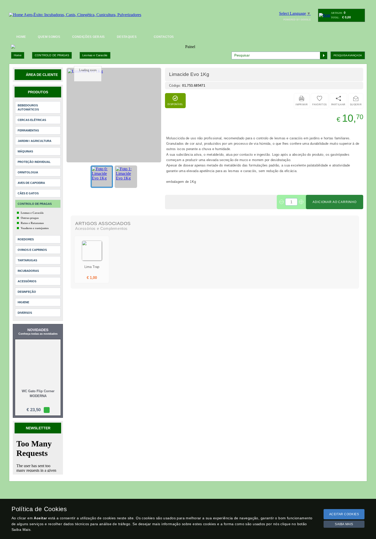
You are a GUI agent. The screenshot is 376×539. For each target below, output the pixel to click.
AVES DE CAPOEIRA (31, 182)
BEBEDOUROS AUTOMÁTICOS (28, 107)
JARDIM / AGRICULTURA (34, 140)
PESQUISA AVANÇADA (348, 55)
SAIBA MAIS (344, 524)
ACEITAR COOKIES (344, 514)
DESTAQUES (127, 37)
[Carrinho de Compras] (324, 15)
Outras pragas (30, 217)
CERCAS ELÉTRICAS (32, 119)
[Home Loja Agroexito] (75, 15)
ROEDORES (26, 239)
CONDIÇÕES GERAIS (88, 37)
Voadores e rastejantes (35, 228)
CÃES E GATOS (28, 193)
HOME (21, 37)
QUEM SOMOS (49, 37)
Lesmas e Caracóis (95, 55)
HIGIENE (23, 302)
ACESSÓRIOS (27, 281)
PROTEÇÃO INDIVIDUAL (34, 161)
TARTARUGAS (27, 260)
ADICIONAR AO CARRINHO (335, 202)
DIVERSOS (25, 312)
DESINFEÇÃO (27, 291)
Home (17, 55)
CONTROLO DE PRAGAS (52, 55)
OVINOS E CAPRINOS (32, 249)
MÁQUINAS (25, 151)
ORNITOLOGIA (28, 172)
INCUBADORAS (28, 270)
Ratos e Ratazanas (32, 222)
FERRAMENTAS (28, 130)
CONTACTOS (164, 37)
